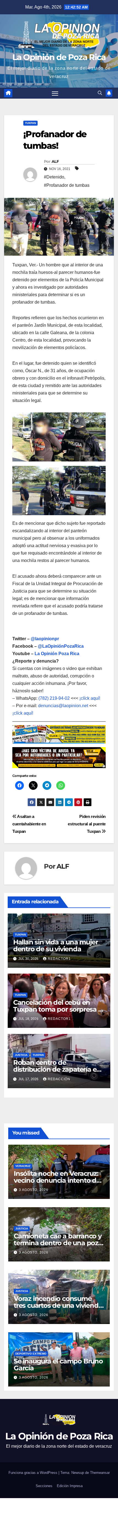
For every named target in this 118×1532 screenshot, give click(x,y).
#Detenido (54, 177)
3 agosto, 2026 (33, 1190)
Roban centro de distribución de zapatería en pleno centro (57, 1069)
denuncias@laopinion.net (63, 705)
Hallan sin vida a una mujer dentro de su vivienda (55, 945)
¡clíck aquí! (89, 698)
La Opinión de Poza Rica (59, 57)
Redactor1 (59, 959)
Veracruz (22, 1166)
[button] (100, 93)
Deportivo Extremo (30, 1353)
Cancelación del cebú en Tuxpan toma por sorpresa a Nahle (57, 1009)
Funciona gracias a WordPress (33, 1473)
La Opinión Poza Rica (57, 653)
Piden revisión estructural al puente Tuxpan (87, 824)
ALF (55, 161)
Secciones (44, 1486)
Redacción (59, 1079)
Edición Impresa (70, 1486)
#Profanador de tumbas (66, 185)
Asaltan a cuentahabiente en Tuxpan (29, 824)
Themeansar (100, 1473)
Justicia (21, 1055)
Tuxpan (30, 123)
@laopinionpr (45, 638)
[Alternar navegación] (55, 93)
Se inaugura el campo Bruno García (58, 1364)
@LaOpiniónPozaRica (61, 646)
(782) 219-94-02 (54, 698)
